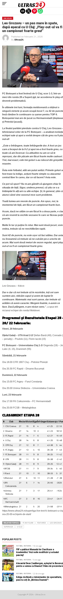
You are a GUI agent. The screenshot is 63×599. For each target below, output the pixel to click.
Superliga (8, 526)
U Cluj (19, 526)
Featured (41, 522)
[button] (4, 3)
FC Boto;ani (28, 522)
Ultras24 (18, 39)
